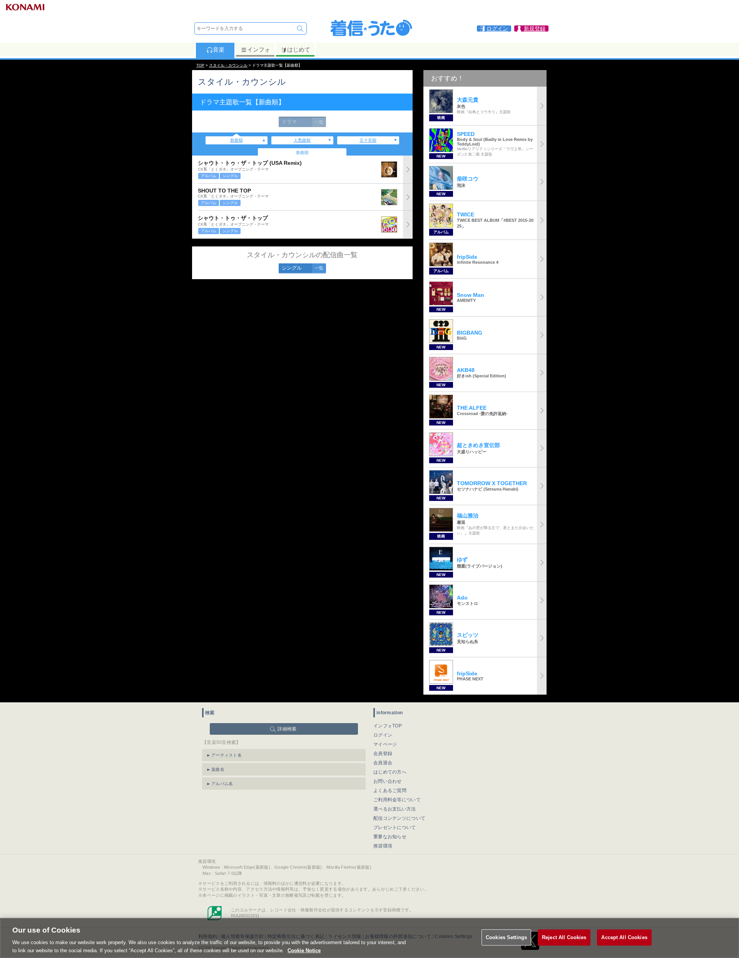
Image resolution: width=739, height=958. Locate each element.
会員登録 (382, 753)
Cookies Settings (506, 937)
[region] (369, 938)
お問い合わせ (387, 781)
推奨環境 (382, 846)
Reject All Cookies (564, 937)
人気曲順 (302, 140)
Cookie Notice (304, 950)
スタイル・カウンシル (228, 65)
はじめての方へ (389, 772)
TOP (200, 65)
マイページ (385, 744)
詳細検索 (287, 729)
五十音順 (367, 140)
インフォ (258, 49)
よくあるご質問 (389, 790)
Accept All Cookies (624, 937)
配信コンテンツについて (399, 818)
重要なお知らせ (389, 836)
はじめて (298, 49)
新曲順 (236, 140)
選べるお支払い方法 (394, 809)
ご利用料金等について (397, 799)
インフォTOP (387, 726)
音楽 (218, 49)
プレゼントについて (394, 827)
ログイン (382, 735)
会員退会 (382, 762)
